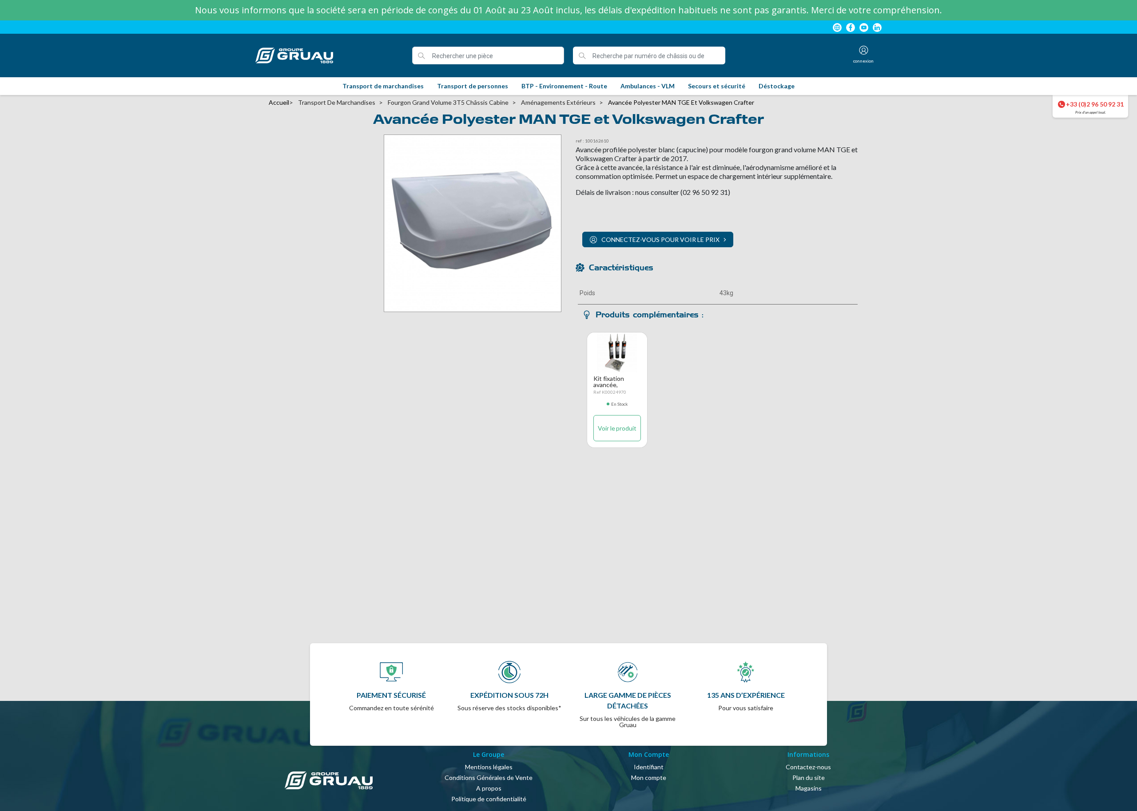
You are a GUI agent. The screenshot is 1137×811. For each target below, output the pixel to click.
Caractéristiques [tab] (621, 267)
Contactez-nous (808, 767)
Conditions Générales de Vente (489, 777)
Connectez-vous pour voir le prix (660, 239)
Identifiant (649, 767)
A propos (488, 788)
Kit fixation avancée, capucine (608, 385)
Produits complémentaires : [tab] (650, 314)
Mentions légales (489, 767)
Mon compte (648, 777)
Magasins (808, 788)
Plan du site (808, 777)
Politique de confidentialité (488, 799)
